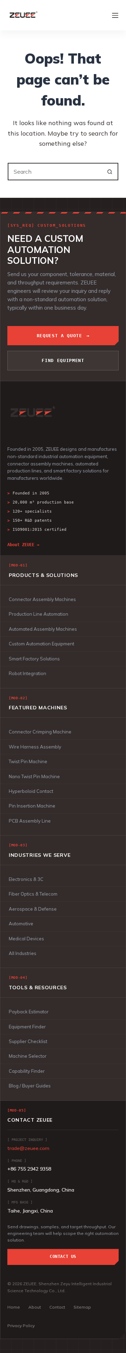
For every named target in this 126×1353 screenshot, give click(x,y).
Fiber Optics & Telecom (33, 894)
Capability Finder (27, 1071)
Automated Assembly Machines (43, 629)
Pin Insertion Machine (32, 806)
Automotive (21, 923)
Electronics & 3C (26, 879)
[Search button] (110, 172)
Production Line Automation (38, 614)
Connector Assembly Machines (42, 599)
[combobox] (55, 171)
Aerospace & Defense (33, 909)
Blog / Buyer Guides (30, 1085)
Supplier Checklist (28, 1041)
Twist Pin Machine (28, 761)
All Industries (22, 953)
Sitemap (82, 1307)
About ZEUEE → (23, 544)
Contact (57, 1307)
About (34, 1307)
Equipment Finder (27, 1026)
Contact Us (63, 1256)
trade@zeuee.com (28, 1148)
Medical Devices (26, 938)
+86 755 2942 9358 (29, 1169)
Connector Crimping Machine (40, 732)
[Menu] (115, 15)
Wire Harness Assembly (35, 747)
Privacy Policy (21, 1325)
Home (13, 1307)
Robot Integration (27, 673)
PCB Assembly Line (30, 821)
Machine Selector (28, 1056)
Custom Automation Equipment (41, 643)
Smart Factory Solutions (34, 658)
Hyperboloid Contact (31, 791)
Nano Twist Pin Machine (34, 776)
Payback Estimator (29, 1011)
